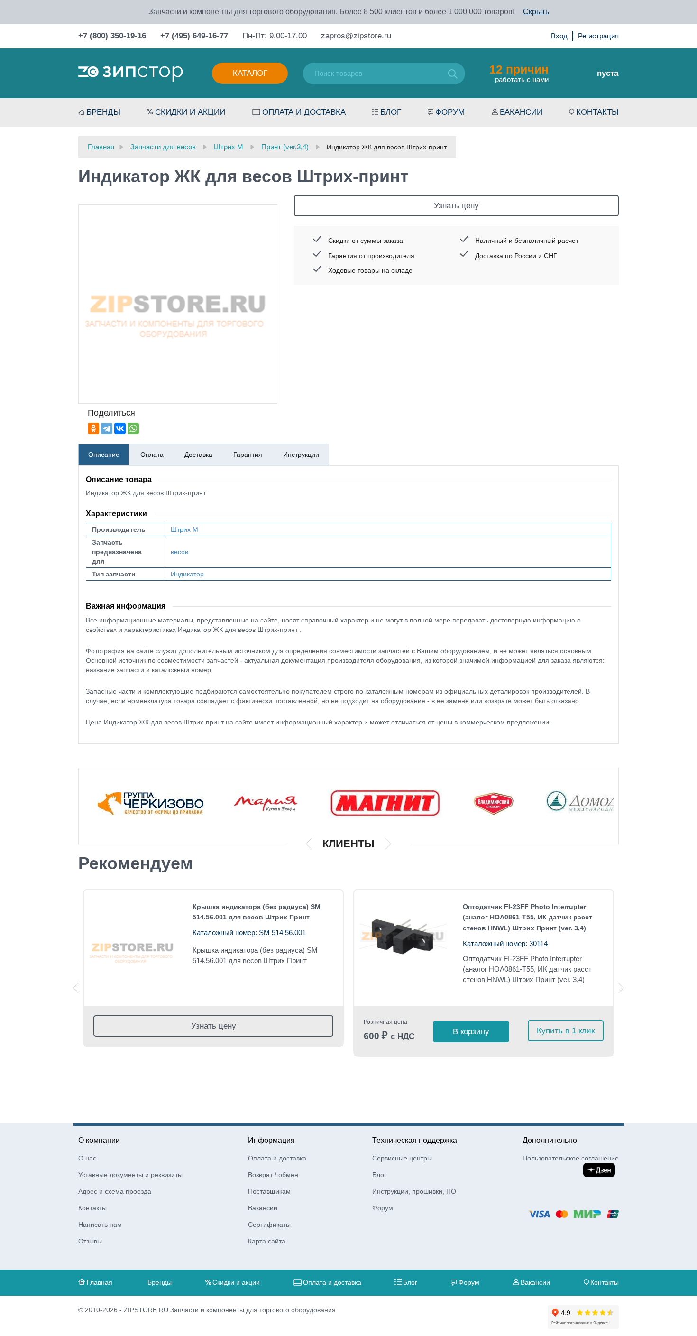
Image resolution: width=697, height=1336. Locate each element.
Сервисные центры (402, 1158)
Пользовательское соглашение (571, 1158)
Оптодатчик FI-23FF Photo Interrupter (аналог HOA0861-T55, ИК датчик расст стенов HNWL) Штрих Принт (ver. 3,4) (527, 917)
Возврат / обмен (273, 1174)
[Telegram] (106, 428)
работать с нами (519, 73)
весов (179, 552)
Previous (76, 988)
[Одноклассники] (93, 428)
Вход (559, 36)
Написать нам (100, 1224)
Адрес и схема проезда (114, 1191)
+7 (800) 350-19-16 (112, 35)
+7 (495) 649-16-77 (194, 35)
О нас (87, 1158)
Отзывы (90, 1241)
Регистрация (598, 36)
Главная (99, 1282)
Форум (450, 112)
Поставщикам (269, 1191)
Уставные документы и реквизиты (130, 1174)
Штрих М (184, 529)
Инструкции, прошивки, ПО (414, 1191)
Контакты (597, 112)
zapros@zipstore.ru (356, 35)
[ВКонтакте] (120, 428)
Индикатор (187, 574)
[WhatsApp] (133, 428)
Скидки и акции (190, 112)
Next (621, 988)
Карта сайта (266, 1241)
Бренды (103, 112)
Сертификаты (269, 1224)
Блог (390, 112)
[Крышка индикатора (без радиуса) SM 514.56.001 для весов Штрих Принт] (132, 948)
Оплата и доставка (304, 112)
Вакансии (521, 112)
